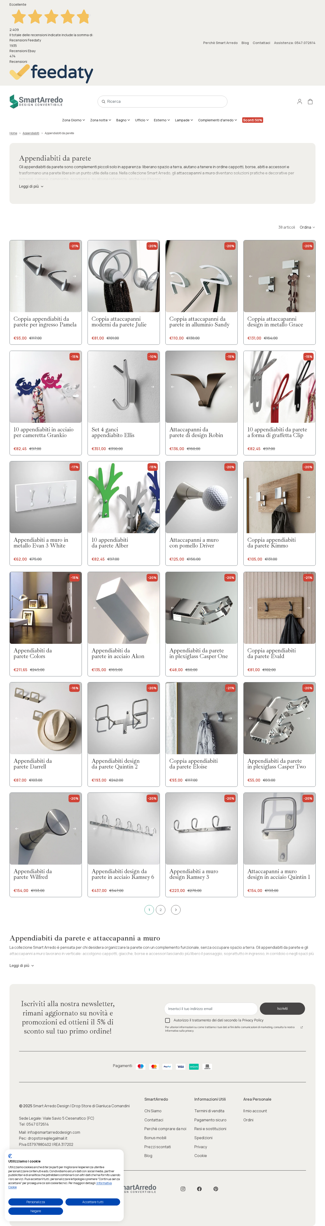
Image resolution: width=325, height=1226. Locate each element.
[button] (307, 227)
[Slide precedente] (17, 276)
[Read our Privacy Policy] (301, 1028)
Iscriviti (282, 1008)
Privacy (200, 1146)
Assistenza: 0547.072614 (294, 42)
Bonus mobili (155, 1137)
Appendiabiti (31, 133)
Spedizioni (203, 1137)
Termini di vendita (209, 1110)
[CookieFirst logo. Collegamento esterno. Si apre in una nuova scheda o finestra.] (10, 1156)
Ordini (248, 1120)
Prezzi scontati (157, 1146)
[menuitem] (73, 120)
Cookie (200, 1155)
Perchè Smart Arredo (220, 42)
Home (13, 133)
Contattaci (261, 42)
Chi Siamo (153, 1110)
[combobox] (157, 101)
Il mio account (255, 1110)
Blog (245, 42)
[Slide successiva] (74, 276)
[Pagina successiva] (176, 910)
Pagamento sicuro (210, 1120)
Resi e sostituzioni (210, 1128)
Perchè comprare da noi (165, 1128)
